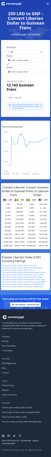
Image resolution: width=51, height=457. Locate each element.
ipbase (35, 440)
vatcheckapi (25, 440)
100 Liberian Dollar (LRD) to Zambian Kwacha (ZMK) (22, 277)
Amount (11, 47)
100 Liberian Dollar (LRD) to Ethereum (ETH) (19, 265)
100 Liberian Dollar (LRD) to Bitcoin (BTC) (18, 270)
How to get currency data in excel (17, 407)
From (9, 56)
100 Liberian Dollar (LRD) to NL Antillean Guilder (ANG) (23, 279)
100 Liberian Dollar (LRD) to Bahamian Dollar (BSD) (22, 268)
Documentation (9, 346)
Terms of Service (9, 394)
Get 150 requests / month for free (25, 304)
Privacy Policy (8, 385)
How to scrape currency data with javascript (21, 421)
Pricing (5, 341)
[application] (25, 151)
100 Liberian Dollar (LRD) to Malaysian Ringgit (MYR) (22, 284)
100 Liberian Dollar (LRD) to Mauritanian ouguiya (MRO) (24, 282)
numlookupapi (8, 443)
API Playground (9, 363)
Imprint (5, 390)
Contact (5, 372)
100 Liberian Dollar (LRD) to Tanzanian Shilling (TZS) (22, 286)
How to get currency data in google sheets (21, 412)
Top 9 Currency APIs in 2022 (14, 417)
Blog (4, 368)
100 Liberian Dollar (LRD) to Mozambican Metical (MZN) (24, 272)
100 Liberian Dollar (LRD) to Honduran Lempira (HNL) (23, 275)
